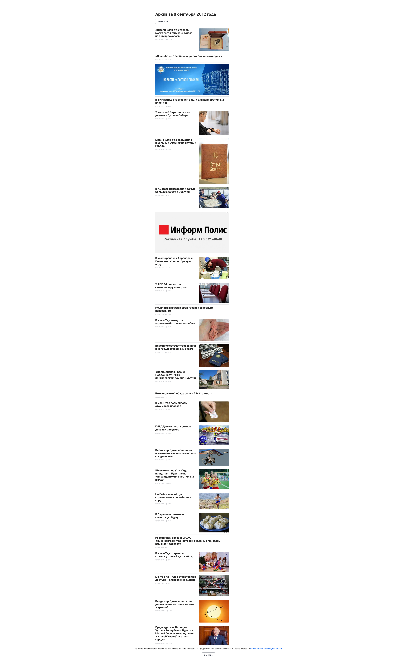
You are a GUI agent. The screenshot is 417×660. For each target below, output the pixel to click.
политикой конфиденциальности (266, 649)
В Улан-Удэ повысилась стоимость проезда (171, 404)
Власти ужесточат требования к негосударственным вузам (175, 347)
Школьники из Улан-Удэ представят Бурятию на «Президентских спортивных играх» (174, 475)
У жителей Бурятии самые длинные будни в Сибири (172, 114)
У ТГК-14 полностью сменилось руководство (171, 286)
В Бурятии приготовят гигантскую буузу (169, 516)
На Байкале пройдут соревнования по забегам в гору (173, 497)
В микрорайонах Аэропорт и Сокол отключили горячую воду (174, 261)
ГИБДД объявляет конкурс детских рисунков (173, 428)
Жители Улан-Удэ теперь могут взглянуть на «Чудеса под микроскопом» (173, 33)
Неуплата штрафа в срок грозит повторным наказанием (184, 309)
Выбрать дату (164, 21)
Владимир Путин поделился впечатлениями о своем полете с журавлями (175, 453)
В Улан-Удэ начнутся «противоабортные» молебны (175, 322)
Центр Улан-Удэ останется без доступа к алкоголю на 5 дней (175, 578)
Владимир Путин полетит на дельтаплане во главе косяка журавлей (174, 604)
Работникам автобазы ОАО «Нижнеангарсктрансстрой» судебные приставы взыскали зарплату (188, 540)
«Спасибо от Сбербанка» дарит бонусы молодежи (188, 56)
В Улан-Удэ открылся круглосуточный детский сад (174, 555)
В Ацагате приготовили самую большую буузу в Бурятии (175, 190)
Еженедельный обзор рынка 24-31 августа (183, 393)
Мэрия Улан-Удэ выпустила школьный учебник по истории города (175, 143)
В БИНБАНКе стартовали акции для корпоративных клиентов (189, 101)
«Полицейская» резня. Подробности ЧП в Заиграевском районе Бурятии (175, 375)
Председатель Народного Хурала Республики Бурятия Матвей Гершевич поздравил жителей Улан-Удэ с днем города (174, 633)
